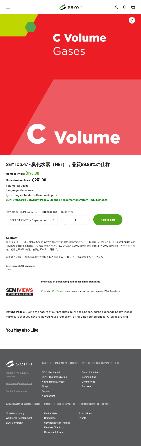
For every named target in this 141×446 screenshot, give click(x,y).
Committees (88, 381)
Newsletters (48, 395)
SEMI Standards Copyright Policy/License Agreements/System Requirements (56, 199)
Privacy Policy (25, 383)
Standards (50, 417)
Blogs (45, 386)
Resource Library (53, 431)
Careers (46, 390)
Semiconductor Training (57, 422)
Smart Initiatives (91, 372)
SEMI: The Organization (54, 376)
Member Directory (54, 427)
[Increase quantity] (84, 220)
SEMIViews (57, 291)
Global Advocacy (15, 413)
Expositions (85, 413)
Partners (86, 386)
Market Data (50, 413)
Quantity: (67, 211)
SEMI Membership (51, 372)
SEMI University (14, 422)
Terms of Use (12, 383)
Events (82, 417)
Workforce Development (19, 417)
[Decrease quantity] (66, 220)
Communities (89, 376)
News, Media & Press (53, 381)
